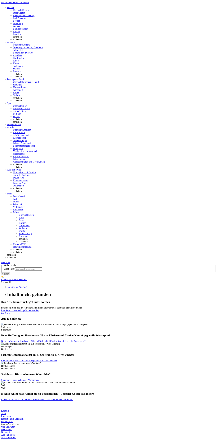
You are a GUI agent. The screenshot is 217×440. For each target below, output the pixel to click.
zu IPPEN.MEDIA (18, 279)
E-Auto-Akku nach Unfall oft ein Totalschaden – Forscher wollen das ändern (37, 399)
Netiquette (6, 432)
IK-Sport (17, 114)
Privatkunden (19, 159)
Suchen (5, 274)
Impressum (6, 416)
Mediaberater (19, 153)
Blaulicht (17, 34)
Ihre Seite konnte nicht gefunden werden (20, 310)
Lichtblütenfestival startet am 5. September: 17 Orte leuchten (29, 360)
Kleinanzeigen (19, 138)
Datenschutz (7, 421)
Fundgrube (18, 148)
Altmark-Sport (19, 111)
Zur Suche (6, 313)
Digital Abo (18, 177)
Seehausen (18, 66)
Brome (16, 92)
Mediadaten (6, 429)
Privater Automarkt (22, 143)
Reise (21, 220)
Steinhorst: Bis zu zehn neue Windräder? (20, 380)
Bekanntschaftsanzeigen (24, 145)
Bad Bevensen (20, 18)
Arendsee (17, 55)
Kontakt (5, 411)
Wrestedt (17, 26)
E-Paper (5, 279)
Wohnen (23, 228)
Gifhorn (16, 95)
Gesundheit (24, 225)
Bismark (17, 71)
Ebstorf (16, 21)
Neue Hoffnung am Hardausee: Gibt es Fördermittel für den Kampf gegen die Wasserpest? (43, 341)
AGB (3, 413)
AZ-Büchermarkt (21, 156)
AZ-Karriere (19, 132)
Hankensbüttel (19, 87)
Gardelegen (18, 58)
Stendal (16, 68)
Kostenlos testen (20, 180)
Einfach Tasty (25, 233)
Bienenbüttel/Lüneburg (24, 15)
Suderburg (18, 23)
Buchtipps (23, 236)
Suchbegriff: (9, 269)
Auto (21, 217)
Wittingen (17, 84)
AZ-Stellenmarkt (21, 135)
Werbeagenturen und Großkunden (29, 161)
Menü (4, 262)
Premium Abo (19, 183)
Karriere (23, 223)
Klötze (16, 63)
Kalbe (16, 60)
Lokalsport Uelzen (21, 108)
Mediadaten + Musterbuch (25, 151)
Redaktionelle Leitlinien (12, 419)
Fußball (16, 116)
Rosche (16, 31)
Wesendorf (18, 90)
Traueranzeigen (20, 140)
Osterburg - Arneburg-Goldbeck (28, 47)
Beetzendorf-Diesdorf (23, 52)
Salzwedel (18, 50)
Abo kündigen (8, 434)
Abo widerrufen (8, 437)
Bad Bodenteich (20, 28)
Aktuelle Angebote (22, 175)
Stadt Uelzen (19, 13)
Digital (22, 231)
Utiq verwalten (8, 427)
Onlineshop (18, 185)
